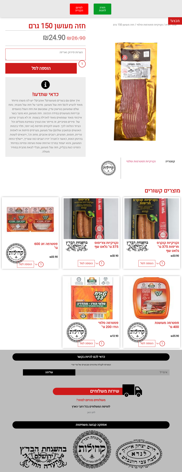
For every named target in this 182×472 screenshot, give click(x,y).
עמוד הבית (171, 25)
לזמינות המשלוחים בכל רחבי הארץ (91, 406)
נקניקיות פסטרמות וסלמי (150, 25)
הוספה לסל (41, 68)
